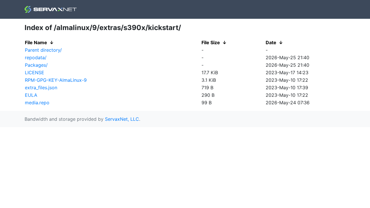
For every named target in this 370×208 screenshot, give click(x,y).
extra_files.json (41, 87)
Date (271, 42)
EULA (31, 95)
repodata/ (36, 57)
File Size (210, 42)
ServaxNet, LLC (122, 119)
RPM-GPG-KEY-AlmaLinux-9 (56, 80)
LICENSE (34, 72)
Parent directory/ (43, 50)
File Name (36, 42)
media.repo (37, 102)
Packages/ (36, 65)
